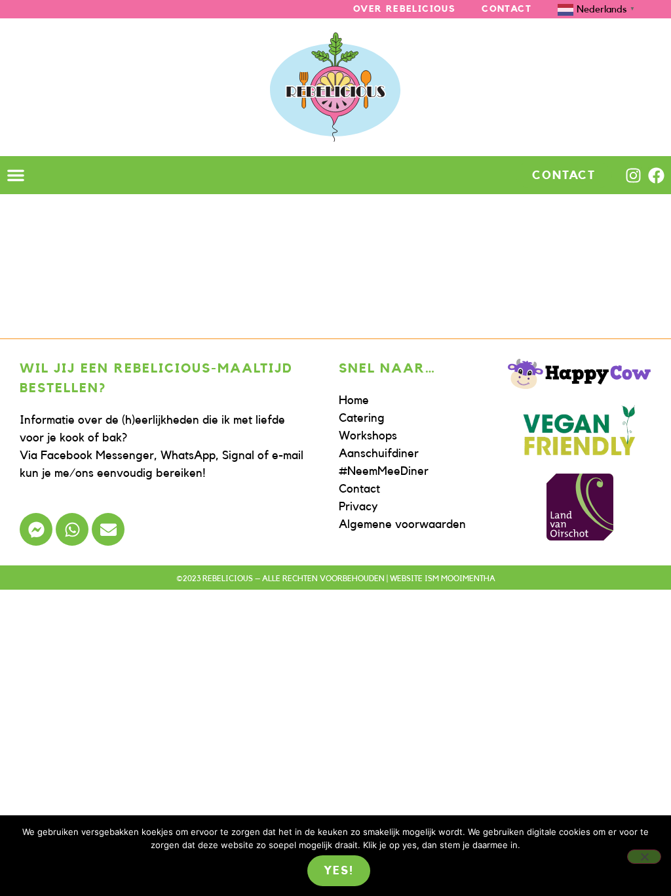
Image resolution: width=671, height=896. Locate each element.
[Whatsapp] (72, 529)
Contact (506, 9)
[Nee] (644, 856)
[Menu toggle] (16, 175)
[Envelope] (108, 529)
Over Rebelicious (404, 9)
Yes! (338, 870)
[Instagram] (633, 175)
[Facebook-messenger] (36, 529)
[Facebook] (656, 175)
